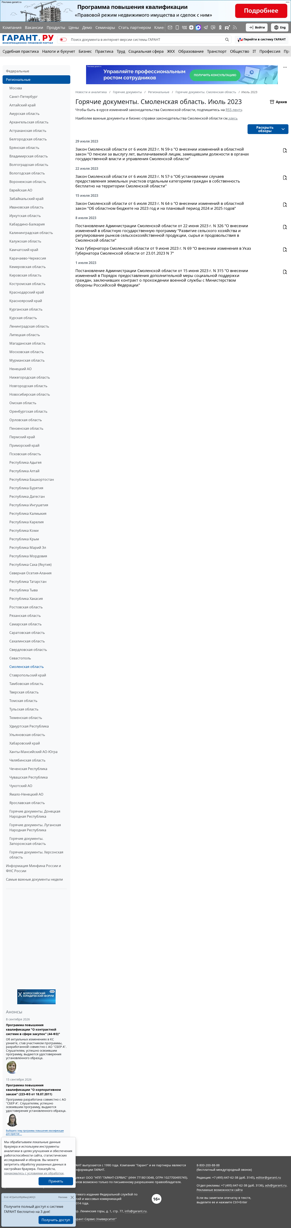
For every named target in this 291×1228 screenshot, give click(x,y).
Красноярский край (25, 300)
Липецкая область (24, 334)
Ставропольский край (27, 675)
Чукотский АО (20, 785)
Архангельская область (29, 122)
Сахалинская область (27, 641)
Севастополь (20, 658)
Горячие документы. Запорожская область (27, 841)
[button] (261, 40)
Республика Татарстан (27, 581)
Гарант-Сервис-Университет (94, 1219)
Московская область (26, 351)
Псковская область (25, 454)
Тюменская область (25, 717)
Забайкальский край (26, 198)
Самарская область (25, 624)
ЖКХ (171, 51)
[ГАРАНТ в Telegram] (205, 27)
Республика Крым (24, 539)
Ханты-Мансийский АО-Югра (33, 751)
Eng (283, 27)
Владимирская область (28, 156)
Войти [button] (260, 27)
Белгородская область (28, 139)
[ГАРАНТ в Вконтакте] (184, 27)
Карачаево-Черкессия (27, 258)
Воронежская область (27, 181)
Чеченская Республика (28, 768)
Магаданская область (27, 343)
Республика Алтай (24, 471)
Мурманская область (27, 360)
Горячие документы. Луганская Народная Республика (35, 827)
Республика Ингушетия (28, 505)
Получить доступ (56, 1220)
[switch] (63, 39)
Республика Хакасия (26, 598)
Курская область (23, 317)
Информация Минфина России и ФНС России (33, 868)
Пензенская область (26, 428)
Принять (56, 1181)
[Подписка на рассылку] (170, 27)
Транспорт (217, 51)
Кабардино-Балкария (27, 224)
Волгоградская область (28, 164)
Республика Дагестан (27, 496)
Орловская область (25, 420)
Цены (74, 27)
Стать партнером (134, 27)
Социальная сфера (146, 51)
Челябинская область (27, 760)
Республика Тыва (23, 590)
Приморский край (24, 445)
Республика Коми (24, 530)
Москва (15, 88)
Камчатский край (23, 249)
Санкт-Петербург (23, 96)
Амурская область (24, 113)
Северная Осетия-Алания (30, 573)
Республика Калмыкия (27, 513)
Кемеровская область (27, 266)
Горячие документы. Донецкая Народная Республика (34, 814)
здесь (233, 118)
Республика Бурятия (26, 488)
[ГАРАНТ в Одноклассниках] (220, 27)
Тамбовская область (26, 683)
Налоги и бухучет (58, 51)
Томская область (23, 700)
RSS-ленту (234, 109)
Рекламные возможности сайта (220, 1190)
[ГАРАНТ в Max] (198, 27)
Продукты (56, 27)
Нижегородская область (29, 377)
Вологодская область (27, 173)
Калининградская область (31, 232)
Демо (87, 27)
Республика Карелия (26, 522)
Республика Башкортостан (31, 479)
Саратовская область (27, 632)
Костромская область (27, 283)
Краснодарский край (26, 292)
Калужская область (25, 241)
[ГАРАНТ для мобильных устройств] (177, 27)
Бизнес (85, 51)
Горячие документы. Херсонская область (36, 855)
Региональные (18, 79)
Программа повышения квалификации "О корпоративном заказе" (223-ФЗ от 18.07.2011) (33, 1089)
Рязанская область (25, 615)
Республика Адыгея (25, 462)
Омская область (22, 403)
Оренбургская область (28, 411)
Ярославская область (27, 802)
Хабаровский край (24, 743)
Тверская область (24, 692)
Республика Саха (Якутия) (30, 564)
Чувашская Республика (28, 777)
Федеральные (17, 71)
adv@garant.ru (276, 1185)
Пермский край (22, 437)
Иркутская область (25, 215)
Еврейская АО (20, 190)
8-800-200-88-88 (208, 1165)
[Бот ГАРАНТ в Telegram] (213, 27)
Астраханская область (27, 130)
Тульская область (24, 709)
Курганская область (26, 309)
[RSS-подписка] (234, 27)
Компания (12, 27)
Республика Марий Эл (27, 547)
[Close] (72, 1197)
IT (254, 51)
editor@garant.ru (268, 1177)
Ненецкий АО (20, 369)
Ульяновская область (27, 734)
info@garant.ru (136, 1211)
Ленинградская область (29, 326)
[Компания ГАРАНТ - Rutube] (227, 27)
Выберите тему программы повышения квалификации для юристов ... (35, 1132)
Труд (121, 51)
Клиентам (163, 27)
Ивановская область (26, 207)
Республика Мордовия (28, 556)
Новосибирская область (29, 394)
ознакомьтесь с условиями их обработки (33, 1173)
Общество (239, 51)
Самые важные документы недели (34, 879)
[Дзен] (191, 27)
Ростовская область (26, 607)
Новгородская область (28, 386)
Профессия (269, 51)
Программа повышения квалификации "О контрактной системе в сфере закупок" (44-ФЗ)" (33, 1029)
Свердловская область (28, 649)
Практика (104, 51)
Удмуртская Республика (29, 726)
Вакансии (34, 27)
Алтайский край (22, 105)
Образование (191, 51)
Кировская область (25, 275)
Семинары (105, 27)
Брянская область (24, 147)
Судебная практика (21, 51)
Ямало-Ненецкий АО (26, 794)
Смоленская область (26, 666)
